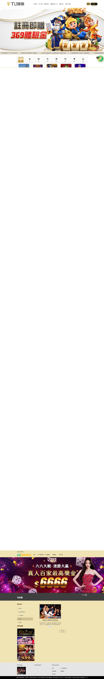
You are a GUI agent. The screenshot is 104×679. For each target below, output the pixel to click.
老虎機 (20, 618)
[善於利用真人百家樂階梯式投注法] (25, 641)
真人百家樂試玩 (41, 554)
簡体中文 (22, 551)
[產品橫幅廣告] (52, 574)
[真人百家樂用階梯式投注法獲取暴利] (25, 632)
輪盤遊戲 (54, 554)
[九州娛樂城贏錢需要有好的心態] (25, 649)
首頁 (34, 554)
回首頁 (18, 551)
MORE (50, 626)
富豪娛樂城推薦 (22, 611)
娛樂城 (20, 622)
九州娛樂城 (21, 615)
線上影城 (61, 554)
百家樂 (20, 608)
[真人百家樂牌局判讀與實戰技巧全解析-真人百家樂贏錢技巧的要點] (24, 555)
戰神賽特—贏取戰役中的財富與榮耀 (50, 620)
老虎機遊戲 (48, 554)
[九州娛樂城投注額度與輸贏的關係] (25, 657)
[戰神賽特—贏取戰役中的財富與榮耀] (50, 611)
